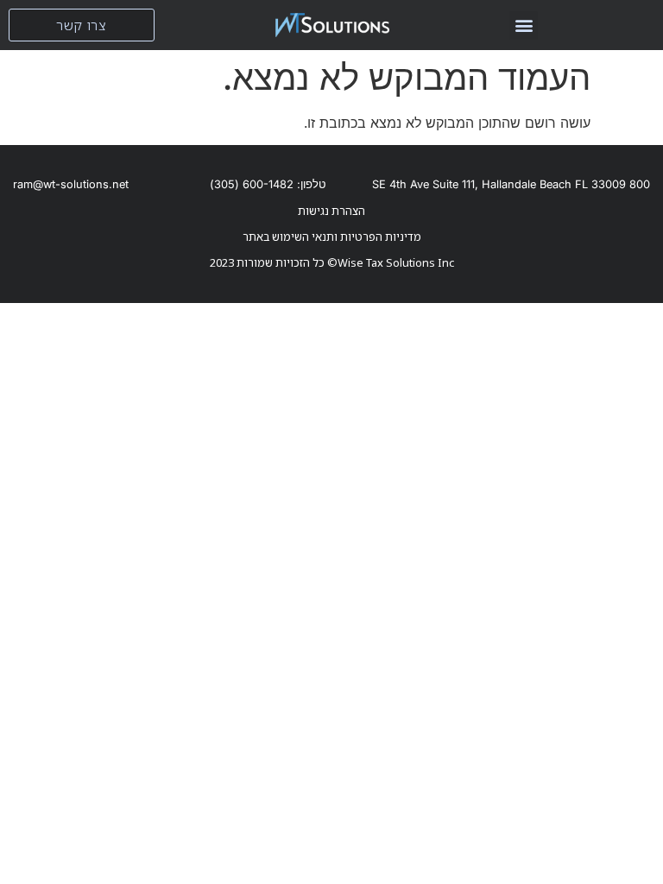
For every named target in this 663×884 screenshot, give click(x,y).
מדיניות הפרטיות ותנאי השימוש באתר (332, 236)
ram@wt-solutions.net (71, 184)
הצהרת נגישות (331, 210)
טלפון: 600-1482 (267, 184)
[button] (523, 25)
